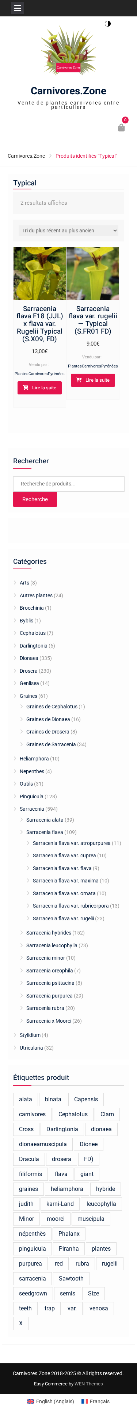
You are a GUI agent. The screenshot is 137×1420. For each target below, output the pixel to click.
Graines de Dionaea (48, 719)
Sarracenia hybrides (48, 933)
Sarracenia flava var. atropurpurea (72, 843)
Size (93, 1293)
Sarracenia (32, 809)
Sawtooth (71, 1278)
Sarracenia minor (45, 958)
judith (26, 1203)
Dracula (29, 1159)
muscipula (90, 1218)
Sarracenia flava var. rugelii (63, 918)
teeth (25, 1308)
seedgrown (33, 1293)
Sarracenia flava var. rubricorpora (71, 906)
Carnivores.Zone (68, 91)
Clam (107, 1114)
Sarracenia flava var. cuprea (64, 855)
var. (72, 1308)
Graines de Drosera (47, 732)
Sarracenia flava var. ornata (64, 893)
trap (50, 1308)
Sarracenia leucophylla (51, 945)
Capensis (86, 1099)
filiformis (30, 1174)
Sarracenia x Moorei (48, 1021)
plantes (101, 1248)
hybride (105, 1188)
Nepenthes (32, 771)
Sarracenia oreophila (49, 970)
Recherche (35, 499)
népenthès (32, 1233)
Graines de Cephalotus (51, 706)
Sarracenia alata (45, 820)
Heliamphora (34, 759)
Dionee (89, 1144)
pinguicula (32, 1248)
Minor (26, 1218)
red (59, 1263)
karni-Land (60, 1203)
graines (28, 1188)
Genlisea (29, 683)
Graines (28, 696)
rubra (82, 1263)
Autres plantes (36, 595)
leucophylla (101, 1203)
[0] (121, 128)
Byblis (26, 621)
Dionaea (29, 658)
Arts (24, 583)
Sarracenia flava (44, 832)
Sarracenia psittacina (50, 983)
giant (87, 1174)
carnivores (32, 1114)
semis (67, 1293)
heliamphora (67, 1188)
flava (61, 1174)
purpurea (30, 1263)
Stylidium (30, 1035)
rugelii (110, 1263)
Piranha (69, 1248)
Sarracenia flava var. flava (62, 868)
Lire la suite (44, 387)
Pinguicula (31, 796)
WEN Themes (89, 1383)
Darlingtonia (33, 646)
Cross (26, 1129)
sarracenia (32, 1278)
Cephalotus (33, 633)
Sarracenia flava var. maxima (66, 881)
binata (53, 1099)
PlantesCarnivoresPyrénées (40, 373)
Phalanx (69, 1233)
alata (25, 1099)
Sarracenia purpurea (49, 996)
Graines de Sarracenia (51, 744)
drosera (61, 1159)
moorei (56, 1218)
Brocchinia (32, 608)
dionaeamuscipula (43, 1144)
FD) (89, 1159)
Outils (26, 784)
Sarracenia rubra (45, 1008)
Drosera (29, 671)
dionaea (101, 1129)
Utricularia (31, 1048)
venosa (99, 1308)
